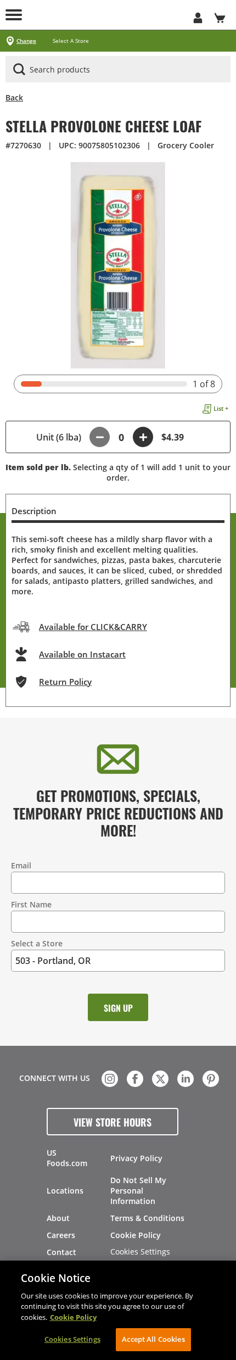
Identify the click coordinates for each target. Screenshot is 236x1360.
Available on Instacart (82, 654)
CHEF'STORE (118, 14)
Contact (61, 1252)
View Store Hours (112, 1121)
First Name (31, 904)
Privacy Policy (136, 1158)
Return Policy (65, 681)
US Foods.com (67, 1157)
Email (21, 865)
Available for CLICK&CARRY (93, 626)
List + (220, 408)
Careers (61, 1235)
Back (14, 97)
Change (26, 40)
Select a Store (37, 943)
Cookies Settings (140, 1252)
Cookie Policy (135, 1235)
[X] (159, 1078)
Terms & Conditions (147, 1218)
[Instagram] (109, 1078)
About (58, 1218)
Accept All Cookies (153, 1339)
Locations (65, 1190)
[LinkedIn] (184, 1078)
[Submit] (19, 69)
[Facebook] (134, 1078)
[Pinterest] (210, 1078)
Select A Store (71, 40)
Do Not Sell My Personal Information (138, 1190)
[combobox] (118, 70)
